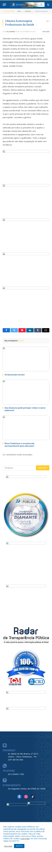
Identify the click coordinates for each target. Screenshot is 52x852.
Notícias (46, 32)
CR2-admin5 (10, 32)
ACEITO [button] (19, 846)
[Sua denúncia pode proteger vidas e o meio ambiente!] (26, 392)
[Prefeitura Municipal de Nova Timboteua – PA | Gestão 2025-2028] (27, 4)
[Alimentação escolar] (26, 359)
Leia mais (25, 838)
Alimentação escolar (15, 374)
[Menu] (4, 5)
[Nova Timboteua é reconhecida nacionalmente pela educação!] (26, 428)
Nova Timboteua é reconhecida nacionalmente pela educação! (19, 444)
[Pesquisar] (48, 5)
